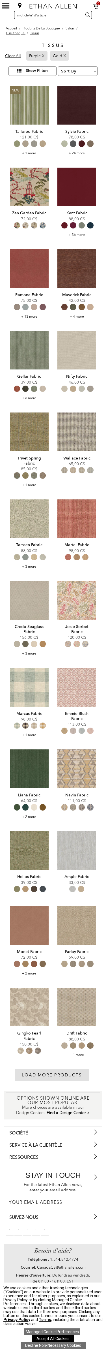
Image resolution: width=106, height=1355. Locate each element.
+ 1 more (29, 153)
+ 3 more (29, 566)
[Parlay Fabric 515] (76, 925)
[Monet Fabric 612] (29, 925)
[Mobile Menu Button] (6, 6)
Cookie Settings (52, 1331)
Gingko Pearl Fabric (29, 1036)
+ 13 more (29, 316)
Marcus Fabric (29, 713)
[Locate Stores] (20, 5)
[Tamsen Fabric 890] (29, 518)
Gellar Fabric (29, 376)
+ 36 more (77, 234)
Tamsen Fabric (29, 544)
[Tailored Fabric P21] (29, 105)
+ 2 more (29, 817)
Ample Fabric (76, 876)
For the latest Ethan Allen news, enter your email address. (53, 1187)
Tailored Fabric (29, 131)
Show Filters (37, 70)
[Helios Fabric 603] (29, 850)
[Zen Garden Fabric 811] (29, 187)
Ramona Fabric (29, 294)
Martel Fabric (76, 544)
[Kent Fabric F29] (76, 187)
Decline (53, 1345)
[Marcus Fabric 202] (29, 687)
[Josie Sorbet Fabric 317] (76, 600)
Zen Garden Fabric (29, 212)
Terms (45, 1319)
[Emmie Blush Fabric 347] (76, 687)
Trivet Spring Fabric (29, 461)
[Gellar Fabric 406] (29, 350)
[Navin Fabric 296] (76, 768)
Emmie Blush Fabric (76, 716)
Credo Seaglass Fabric (29, 629)
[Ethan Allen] (53, 4)
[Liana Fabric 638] (29, 768)
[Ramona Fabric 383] (29, 268)
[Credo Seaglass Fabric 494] (29, 600)
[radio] (17, 143)
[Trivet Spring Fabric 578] (29, 432)
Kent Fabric (76, 212)
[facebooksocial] (9, 1229)
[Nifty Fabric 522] (76, 350)
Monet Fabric (29, 951)
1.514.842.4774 (64, 1259)
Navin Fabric (76, 795)
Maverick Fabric (76, 294)
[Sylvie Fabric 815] (76, 105)
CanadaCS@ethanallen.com (61, 1267)
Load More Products (52, 1075)
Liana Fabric (29, 795)
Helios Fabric (29, 876)
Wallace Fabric (76, 458)
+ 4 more (77, 316)
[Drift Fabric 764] (76, 1007)
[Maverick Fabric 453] (76, 268)
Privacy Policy (16, 1319)
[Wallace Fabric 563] (76, 432)
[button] (96, 6)
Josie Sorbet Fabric (76, 629)
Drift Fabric (76, 1033)
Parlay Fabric (76, 951)
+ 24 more (77, 153)
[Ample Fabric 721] (76, 850)
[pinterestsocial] (18, 1229)
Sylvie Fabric (76, 131)
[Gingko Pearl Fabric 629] (29, 1007)
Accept (53, 1338)
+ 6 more (29, 398)
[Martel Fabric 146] (76, 518)
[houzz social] (44, 1229)
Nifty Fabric (76, 376)
